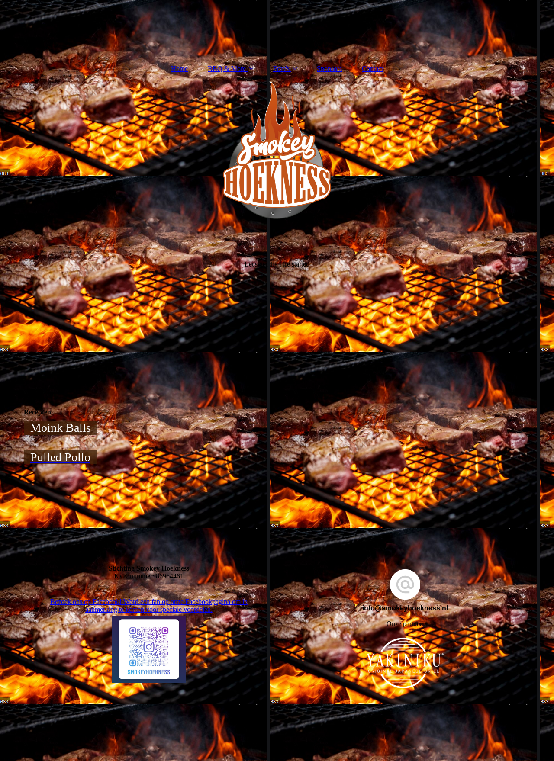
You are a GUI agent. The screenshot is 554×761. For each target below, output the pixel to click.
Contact (372, 68)
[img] (277, 211)
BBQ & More (227, 68)
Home (179, 68)
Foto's (281, 68)
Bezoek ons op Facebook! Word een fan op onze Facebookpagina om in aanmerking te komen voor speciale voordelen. (149, 605)
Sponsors (329, 68)
